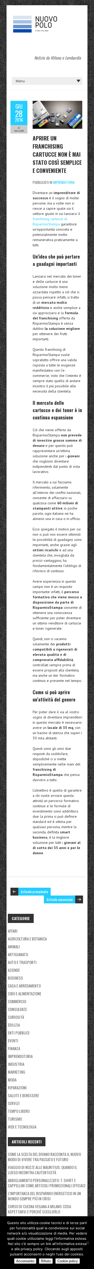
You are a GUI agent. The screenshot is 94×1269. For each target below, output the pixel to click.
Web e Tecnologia (22, 1127)
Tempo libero (19, 1111)
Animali (14, 946)
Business (15, 978)
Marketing (16, 1072)
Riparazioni (17, 1087)
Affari (12, 931)
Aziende (14, 970)
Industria (16, 1064)
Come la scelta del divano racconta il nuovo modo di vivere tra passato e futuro (44, 1156)
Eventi (13, 1040)
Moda (12, 1080)
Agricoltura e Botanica (27, 938)
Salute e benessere (23, 1095)
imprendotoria (63, 182)
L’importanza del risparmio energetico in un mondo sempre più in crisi (44, 1195)
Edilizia (14, 1025)
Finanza (14, 1048)
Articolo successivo (59, 899)
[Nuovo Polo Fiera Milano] (47, 18)
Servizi (14, 1103)
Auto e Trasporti (22, 962)
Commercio (17, 1001)
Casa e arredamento (24, 986)
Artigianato (18, 954)
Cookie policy (67, 1261)
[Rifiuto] (87, 1242)
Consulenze (17, 1009)
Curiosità (16, 1017)
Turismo (15, 1119)
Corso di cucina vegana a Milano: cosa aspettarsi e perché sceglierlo (39, 1208)
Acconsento (25, 1261)
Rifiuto (46, 1261)
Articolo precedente (34, 891)
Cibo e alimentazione (24, 993)
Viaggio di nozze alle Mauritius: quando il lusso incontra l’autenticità (42, 1169)
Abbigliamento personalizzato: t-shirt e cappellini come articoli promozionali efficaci (46, 1182)
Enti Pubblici (19, 1033)
